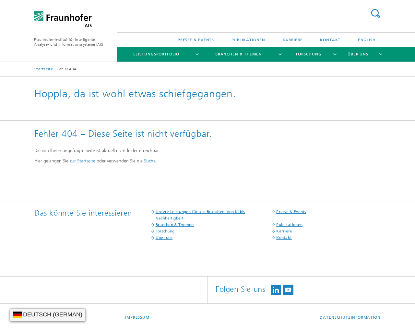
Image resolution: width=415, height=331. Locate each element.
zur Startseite (82, 161)
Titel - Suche (375, 13)
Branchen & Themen (238, 54)
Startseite (43, 69)
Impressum (137, 317)
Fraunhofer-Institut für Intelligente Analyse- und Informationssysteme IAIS (68, 42)
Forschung (309, 54)
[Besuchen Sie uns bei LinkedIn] (276, 290)
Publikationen (248, 40)
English (367, 40)
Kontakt (330, 40)
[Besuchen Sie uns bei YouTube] (288, 290)
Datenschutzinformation (350, 317)
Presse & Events (196, 40)
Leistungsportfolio (156, 54)
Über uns (358, 54)
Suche (150, 161)
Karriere (293, 40)
